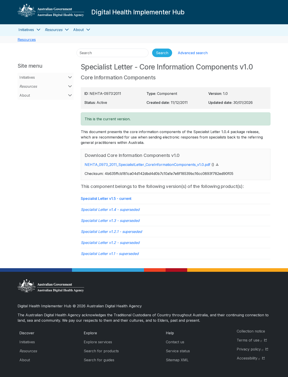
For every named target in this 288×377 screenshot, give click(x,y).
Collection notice (251, 331)
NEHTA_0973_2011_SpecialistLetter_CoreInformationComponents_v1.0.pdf (147, 164)
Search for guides (99, 360)
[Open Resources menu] (66, 29)
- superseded (110, 209)
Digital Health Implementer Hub (137, 12)
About (78, 29)
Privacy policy (249, 349)
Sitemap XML (177, 360)
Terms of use (248, 340)
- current (106, 198)
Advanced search (193, 53)
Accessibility (247, 358)
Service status (178, 351)
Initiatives (26, 29)
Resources (53, 29)
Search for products (101, 351)
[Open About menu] (88, 29)
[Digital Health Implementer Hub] (51, 12)
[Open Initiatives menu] (38, 29)
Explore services (98, 342)
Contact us (175, 342)
